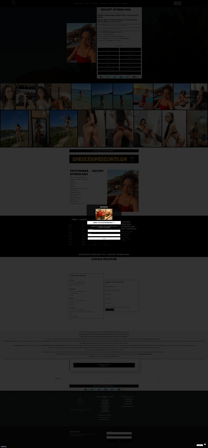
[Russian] (4, 446)
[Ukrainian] (5, 446)
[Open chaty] (205, 445)
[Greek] (3, 446)
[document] (104, 224)
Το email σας (90, 229)
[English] (1, 446)
